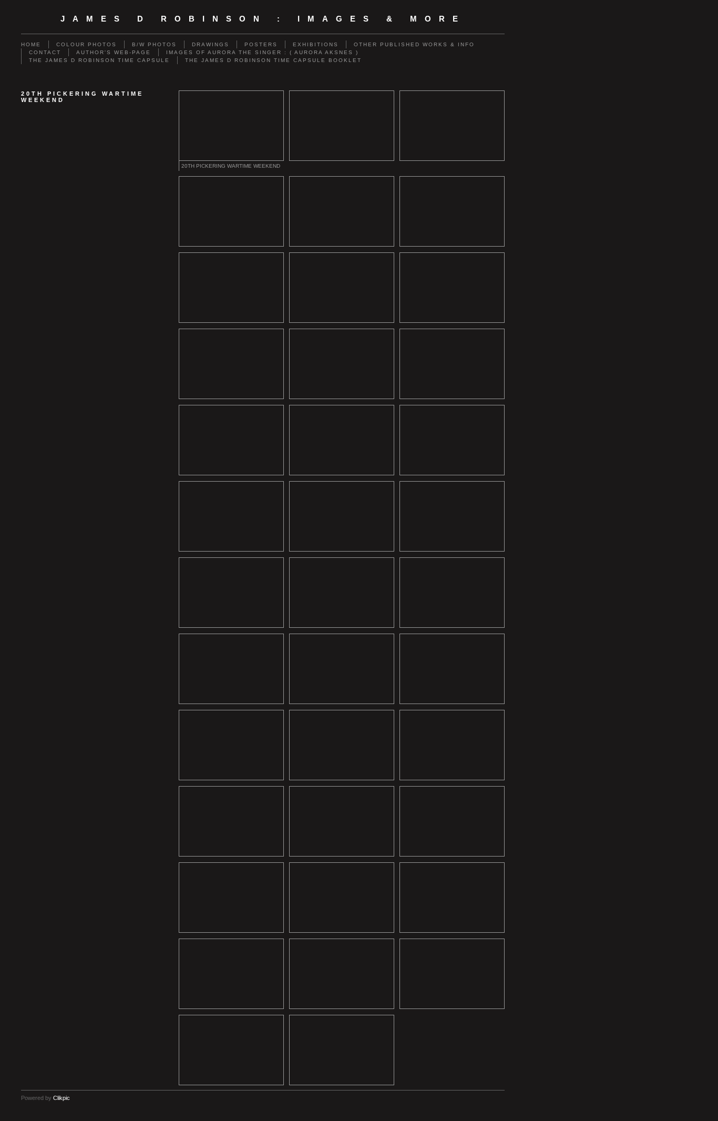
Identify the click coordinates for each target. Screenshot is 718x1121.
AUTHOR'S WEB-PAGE (113, 52)
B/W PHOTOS (154, 44)
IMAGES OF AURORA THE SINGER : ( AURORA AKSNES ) (262, 52)
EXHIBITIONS (316, 44)
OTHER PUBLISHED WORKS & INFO (414, 44)
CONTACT (45, 52)
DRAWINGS (210, 44)
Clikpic (61, 1098)
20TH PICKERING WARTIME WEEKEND (230, 166)
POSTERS (261, 44)
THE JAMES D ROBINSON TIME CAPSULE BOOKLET (273, 60)
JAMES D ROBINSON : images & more (263, 19)
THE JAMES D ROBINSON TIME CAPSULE (99, 60)
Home (31, 44)
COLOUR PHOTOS (86, 44)
